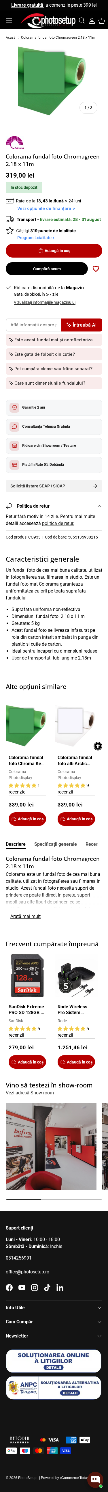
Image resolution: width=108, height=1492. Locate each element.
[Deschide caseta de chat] (95, 1480)
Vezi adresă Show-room (30, 1093)
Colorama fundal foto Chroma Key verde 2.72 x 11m (27, 761)
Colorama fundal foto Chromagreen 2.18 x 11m (58, 38)
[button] (101, 20)
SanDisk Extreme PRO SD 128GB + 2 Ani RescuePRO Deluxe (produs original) (27, 1010)
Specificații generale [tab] (55, 844)
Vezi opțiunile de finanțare (44, 208)
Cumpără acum (47, 269)
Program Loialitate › (35, 237)
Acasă (11, 38)
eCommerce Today (74, 1478)
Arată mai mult (25, 916)
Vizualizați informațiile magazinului (44, 302)
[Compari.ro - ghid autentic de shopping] (34, 1414)
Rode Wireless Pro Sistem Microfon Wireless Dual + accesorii (74, 1010)
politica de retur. (58, 523)
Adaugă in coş (57, 250)
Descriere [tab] (16, 844)
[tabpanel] (54, 888)
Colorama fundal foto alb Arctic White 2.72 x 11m (76, 761)
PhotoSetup (27, 1478)
